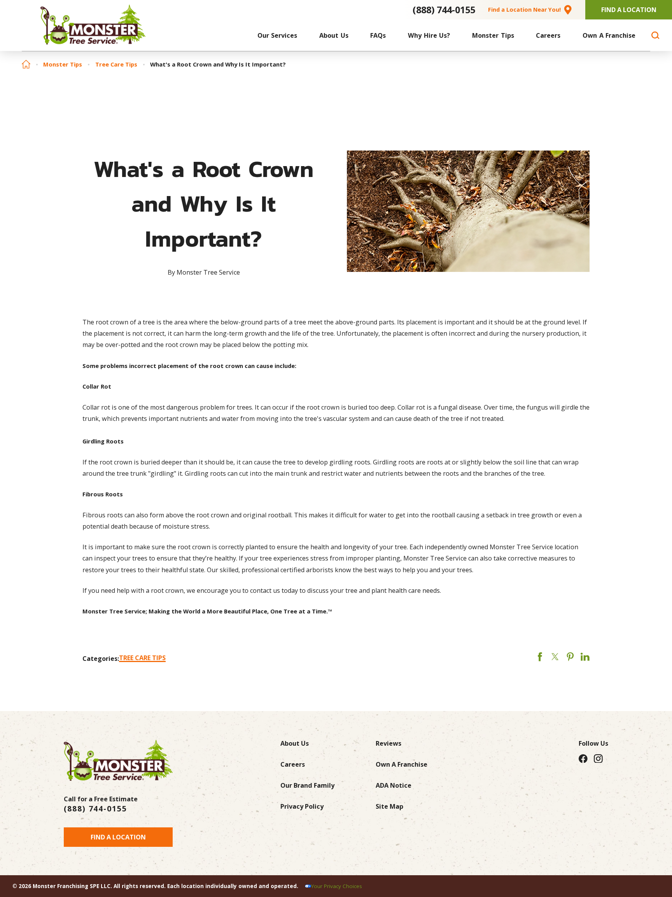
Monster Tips (62, 64)
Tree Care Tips (116, 64)
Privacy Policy (302, 806)
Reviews (388, 743)
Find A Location (628, 9)
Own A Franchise (401, 764)
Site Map (389, 806)
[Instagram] (598, 758)
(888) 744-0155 (444, 10)
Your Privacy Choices (336, 886)
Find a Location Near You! (524, 9)
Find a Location (118, 837)
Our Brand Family (307, 785)
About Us (294, 743)
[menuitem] (277, 35)
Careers (292, 764)
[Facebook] (583, 758)
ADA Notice (393, 785)
